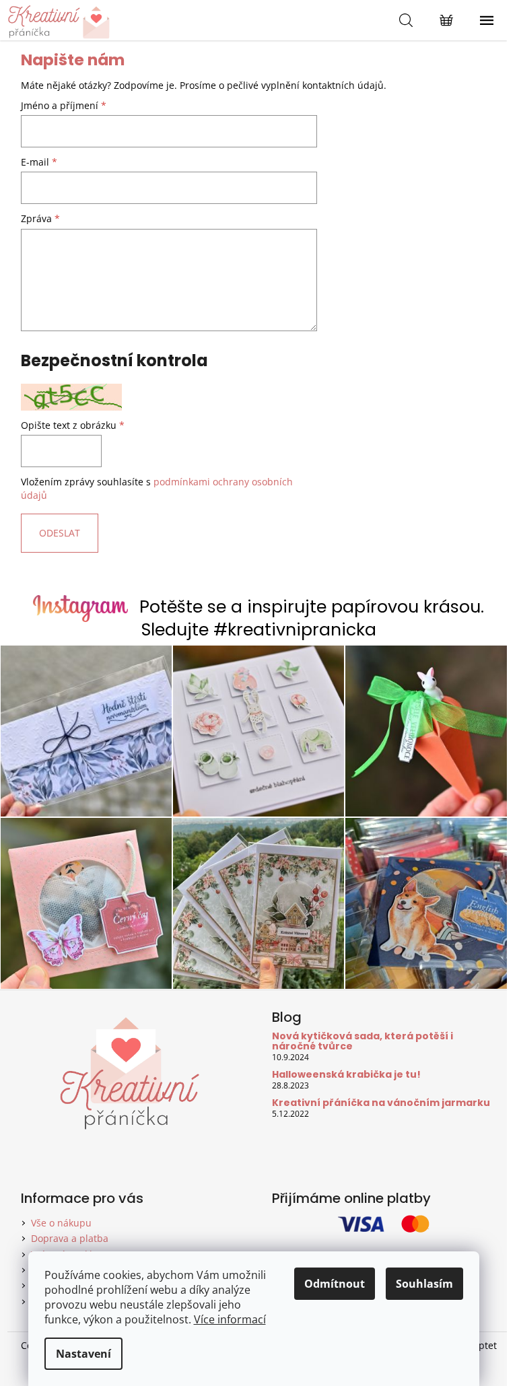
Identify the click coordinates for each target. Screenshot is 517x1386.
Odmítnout (334, 1283)
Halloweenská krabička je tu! (346, 1075)
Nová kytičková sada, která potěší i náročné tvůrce (362, 1041)
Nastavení (83, 1353)
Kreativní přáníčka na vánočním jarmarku (381, 1103)
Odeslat (59, 532)
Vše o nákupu (61, 1222)
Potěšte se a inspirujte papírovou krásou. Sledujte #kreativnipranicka (311, 618)
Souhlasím (424, 1283)
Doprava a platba (69, 1238)
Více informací (230, 1319)
